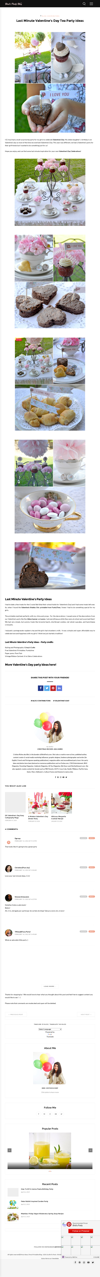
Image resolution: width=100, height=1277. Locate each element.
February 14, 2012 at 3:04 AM (26, 870)
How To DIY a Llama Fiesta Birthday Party (37, 1189)
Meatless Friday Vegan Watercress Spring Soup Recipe (42, 1213)
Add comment (8, 842)
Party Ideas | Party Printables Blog (31, 1254)
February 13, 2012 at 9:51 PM (26, 841)
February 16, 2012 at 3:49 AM (26, 934)
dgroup (17, 838)
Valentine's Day (62, 701)
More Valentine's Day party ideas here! (30, 664)
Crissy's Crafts (29, 647)
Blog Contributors (50, 16)
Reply (92, 838)
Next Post (85, 1014)
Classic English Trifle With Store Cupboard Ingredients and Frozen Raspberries (50, 1165)
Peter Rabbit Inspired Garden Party (34, 1201)
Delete (83, 838)
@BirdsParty (60, 1247)
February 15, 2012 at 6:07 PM (26, 899)
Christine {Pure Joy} (22, 867)
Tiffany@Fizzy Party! (23, 932)
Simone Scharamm (22, 897)
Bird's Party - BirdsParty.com (58, 1254)
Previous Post (16, 1014)
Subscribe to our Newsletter (50, 1258)
